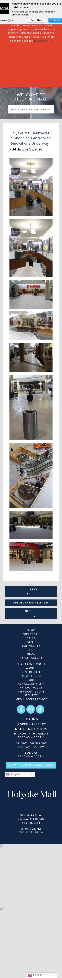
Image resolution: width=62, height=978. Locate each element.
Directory (31, 634)
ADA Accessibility (31, 684)
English (15, 774)
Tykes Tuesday (31, 658)
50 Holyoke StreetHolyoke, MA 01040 (31, 817)
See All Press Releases (31, 602)
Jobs (31, 680)
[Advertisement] (31, 63)
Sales (31, 638)
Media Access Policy (31, 699)
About (31, 668)
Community (31, 646)
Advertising (31, 676)
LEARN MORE (43, 41)
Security (31, 695)
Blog (31, 654)
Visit (31, 630)
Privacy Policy (31, 687)
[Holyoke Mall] (31, 794)
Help (31, 650)
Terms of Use (38, 831)
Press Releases (31, 672)
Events (31, 642)
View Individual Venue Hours (31, 765)
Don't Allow (36, 20)
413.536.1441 (31, 823)
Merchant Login (31, 691)
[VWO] (11, 20)
